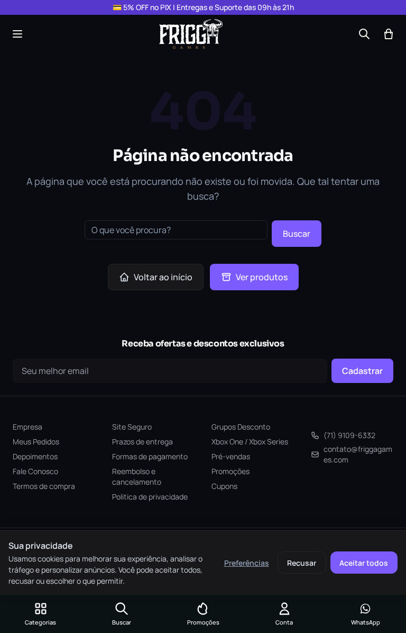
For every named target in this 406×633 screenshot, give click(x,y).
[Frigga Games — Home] (191, 34)
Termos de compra (44, 486)
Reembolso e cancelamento (136, 476)
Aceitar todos (363, 563)
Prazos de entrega (142, 441)
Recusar (301, 563)
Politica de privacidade (150, 497)
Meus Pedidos (36, 441)
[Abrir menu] (17, 34)
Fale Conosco (35, 471)
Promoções (230, 471)
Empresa (27, 427)
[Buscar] (364, 34)
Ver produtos (262, 277)
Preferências (246, 563)
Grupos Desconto (240, 427)
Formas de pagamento (150, 456)
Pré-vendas (230, 456)
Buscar (296, 233)
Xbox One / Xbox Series (249, 441)
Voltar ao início (163, 277)
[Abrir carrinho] (388, 34)
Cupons (224, 486)
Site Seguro (132, 427)
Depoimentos (35, 456)
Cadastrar (362, 371)
